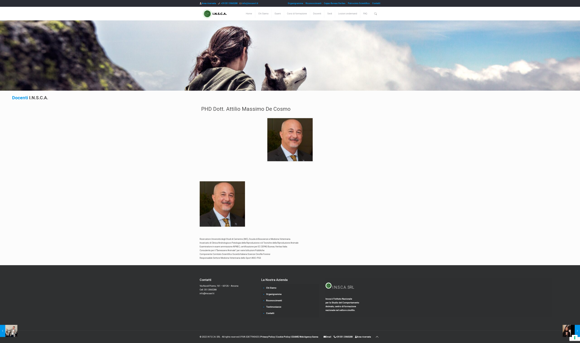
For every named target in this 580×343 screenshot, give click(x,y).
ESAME (295, 337)
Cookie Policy (283, 337)
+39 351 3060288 (229, 3)
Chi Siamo (271, 288)
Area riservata (209, 3)
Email (328, 337)
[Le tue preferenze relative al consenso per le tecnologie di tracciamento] (575, 338)
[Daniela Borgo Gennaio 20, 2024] (571, 331)
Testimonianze (273, 307)
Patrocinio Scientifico (359, 3)
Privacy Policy (267, 337)
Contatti (376, 3)
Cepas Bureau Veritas (334, 3)
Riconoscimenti (313, 3)
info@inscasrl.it (250, 3)
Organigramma (295, 3)
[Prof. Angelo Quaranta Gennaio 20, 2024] (8, 331)
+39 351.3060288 (344, 337)
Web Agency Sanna (309, 337)
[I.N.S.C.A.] (215, 13)
